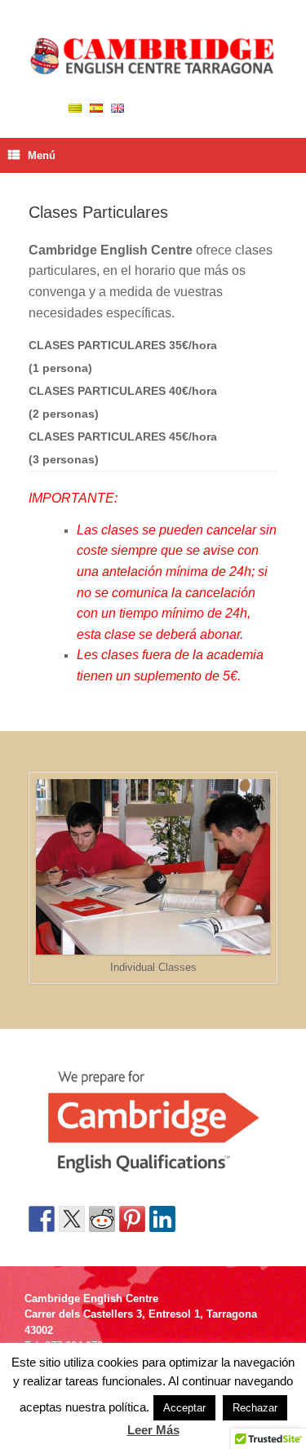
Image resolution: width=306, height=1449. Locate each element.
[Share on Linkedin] (162, 1219)
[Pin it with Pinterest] (132, 1219)
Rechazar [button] (255, 1408)
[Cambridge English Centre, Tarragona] (153, 57)
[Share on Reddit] (102, 1219)
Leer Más (153, 1430)
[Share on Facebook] (42, 1219)
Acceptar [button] (184, 1408)
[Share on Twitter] (72, 1219)
